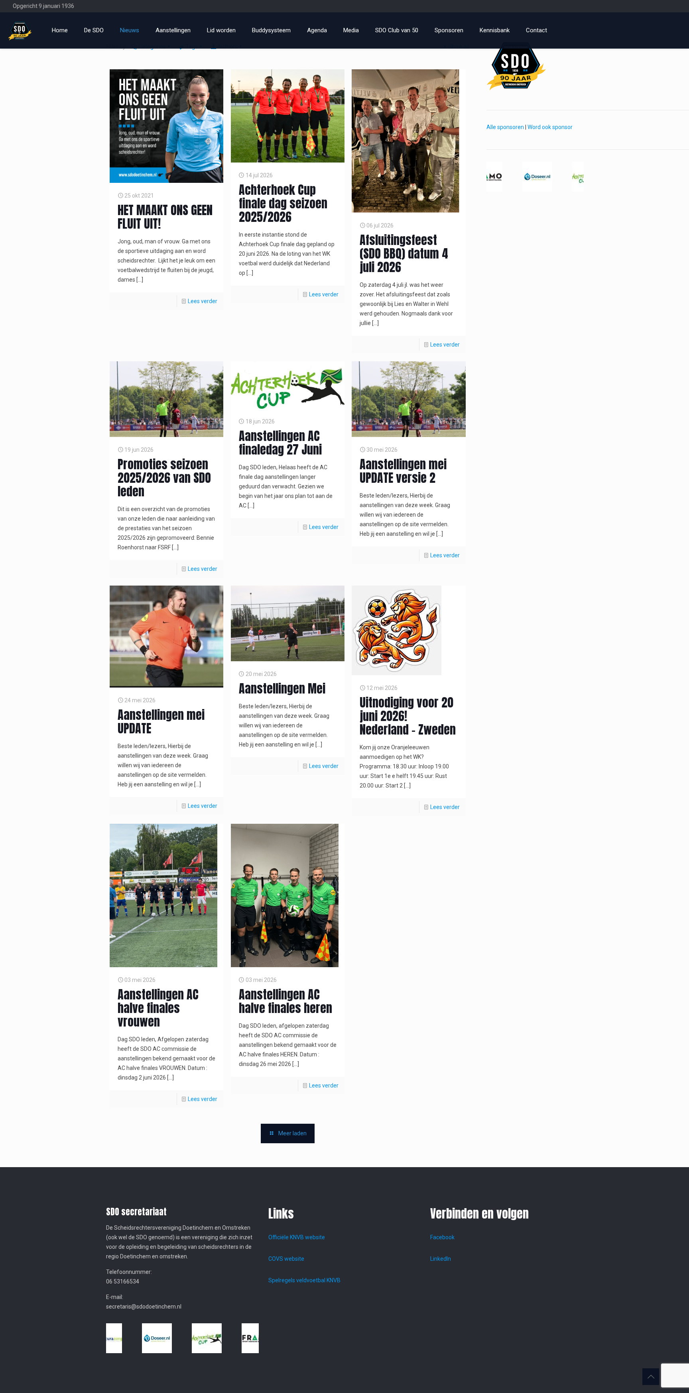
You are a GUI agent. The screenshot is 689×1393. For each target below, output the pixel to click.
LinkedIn (440, 1259)
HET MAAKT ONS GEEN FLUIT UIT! (165, 217)
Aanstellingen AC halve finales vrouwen (158, 1008)
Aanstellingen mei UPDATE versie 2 (403, 471)
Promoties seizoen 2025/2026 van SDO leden (164, 477)
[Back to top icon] (650, 1376)
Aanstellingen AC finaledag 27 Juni (280, 442)
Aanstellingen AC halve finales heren (285, 1001)
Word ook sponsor (550, 127)
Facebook (442, 1237)
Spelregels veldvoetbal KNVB (304, 1280)
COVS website (286, 1259)
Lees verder (202, 301)
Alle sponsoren (505, 127)
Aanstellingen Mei (282, 688)
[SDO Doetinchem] (20, 30)
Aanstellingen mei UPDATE (161, 721)
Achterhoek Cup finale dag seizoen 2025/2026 (283, 203)
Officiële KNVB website (296, 1237)
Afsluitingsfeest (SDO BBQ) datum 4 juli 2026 (404, 253)
